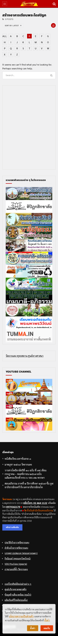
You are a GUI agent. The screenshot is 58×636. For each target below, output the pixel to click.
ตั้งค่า (47, 620)
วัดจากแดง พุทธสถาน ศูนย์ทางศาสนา (24, 355)
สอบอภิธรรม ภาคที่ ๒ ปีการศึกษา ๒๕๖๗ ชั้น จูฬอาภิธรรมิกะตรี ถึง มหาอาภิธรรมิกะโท (29, 485)
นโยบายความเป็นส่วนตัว (21, 616)
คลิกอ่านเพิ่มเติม (12, 527)
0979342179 (13, 506)
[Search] (54, 4)
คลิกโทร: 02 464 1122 (35, 503)
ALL (4, 36)
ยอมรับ (47, 628)
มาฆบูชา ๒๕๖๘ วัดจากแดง (18, 464)
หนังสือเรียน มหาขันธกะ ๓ (18, 458)
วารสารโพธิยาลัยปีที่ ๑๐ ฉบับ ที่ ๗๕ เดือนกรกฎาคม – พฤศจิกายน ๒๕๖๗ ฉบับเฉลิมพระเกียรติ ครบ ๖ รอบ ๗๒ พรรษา (25, 474)
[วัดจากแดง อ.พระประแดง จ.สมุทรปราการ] (29, 4)
